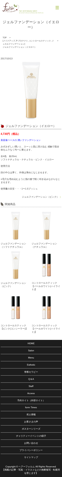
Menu (31, 357)
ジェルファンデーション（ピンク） (40, 196)
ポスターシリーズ (31, 428)
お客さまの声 (31, 421)
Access (31, 393)
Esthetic (31, 364)
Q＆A (31, 379)
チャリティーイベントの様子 (31, 436)
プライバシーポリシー (31, 450)
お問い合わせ (31, 443)
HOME (31, 343)
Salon (31, 350)
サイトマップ (31, 457)
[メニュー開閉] (57, 7)
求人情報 (31, 414)
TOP (5, 37)
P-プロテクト (22, 41)
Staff (31, 386)
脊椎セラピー (31, 372)
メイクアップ (9, 41)
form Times (31, 407)
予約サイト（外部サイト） (31, 400)
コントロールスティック (40, 41)
